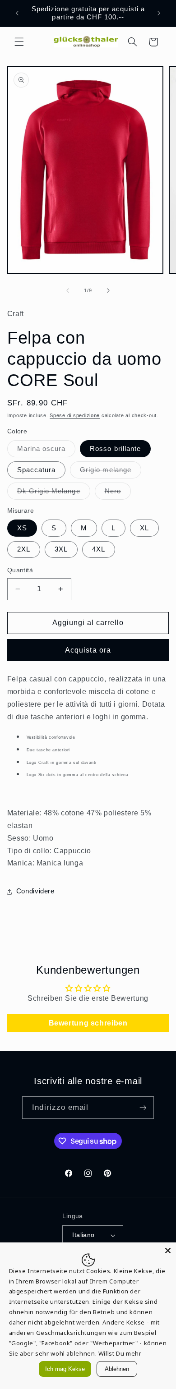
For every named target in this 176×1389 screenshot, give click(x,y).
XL (144, 528)
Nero (118, 493)
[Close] (167, 1250)
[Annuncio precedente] (17, 13)
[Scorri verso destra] (108, 290)
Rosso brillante (115, 448)
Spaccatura (36, 470)
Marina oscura (46, 451)
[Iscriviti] (142, 1107)
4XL (98, 549)
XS (22, 528)
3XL (61, 549)
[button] (19, 42)
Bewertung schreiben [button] (88, 1023)
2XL (23, 549)
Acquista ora (88, 650)
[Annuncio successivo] (159, 13)
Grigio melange (110, 472)
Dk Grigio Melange (53, 493)
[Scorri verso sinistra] (68, 290)
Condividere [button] (35, 891)
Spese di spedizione (75, 415)
